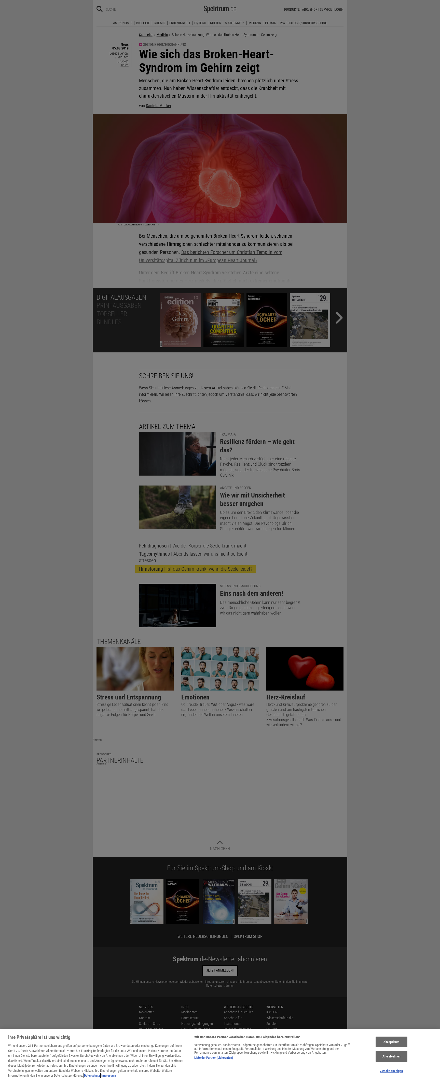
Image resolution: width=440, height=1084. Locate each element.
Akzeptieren (391, 1042)
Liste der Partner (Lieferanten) (213, 1058)
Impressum (108, 1075)
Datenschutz (92, 1075)
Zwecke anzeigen (391, 1071)
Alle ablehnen (391, 1056)
